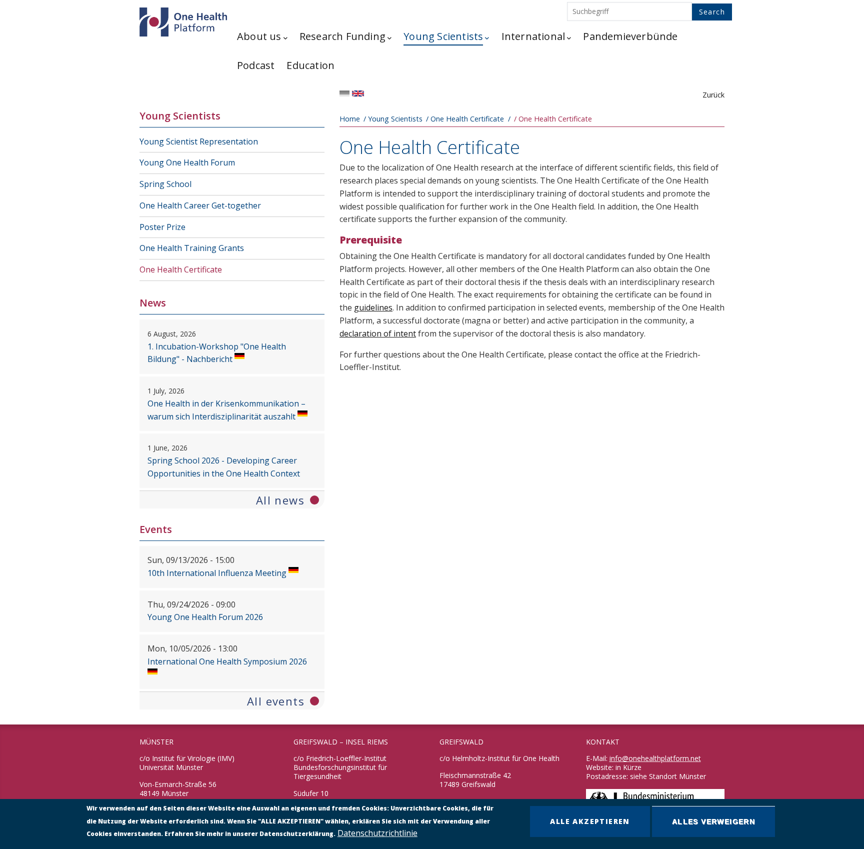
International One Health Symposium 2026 (227, 661)
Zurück (713, 95)
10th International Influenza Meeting (217, 573)
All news (280, 500)
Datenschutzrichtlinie (378, 833)
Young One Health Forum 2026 (205, 617)
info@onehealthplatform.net (655, 758)
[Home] (182, 19)
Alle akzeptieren (590, 821)
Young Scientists (395, 119)
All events (275, 701)
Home (350, 119)
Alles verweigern (713, 822)
